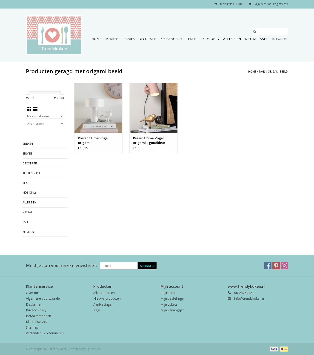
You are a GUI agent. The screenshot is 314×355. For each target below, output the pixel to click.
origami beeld (278, 71)
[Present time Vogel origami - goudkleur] (153, 108)
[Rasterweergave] (29, 109)
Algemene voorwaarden (44, 298)
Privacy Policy (36, 310)
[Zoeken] (254, 31)
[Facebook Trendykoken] (267, 265)
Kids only (210, 39)
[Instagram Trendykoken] (284, 265)
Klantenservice (37, 321)
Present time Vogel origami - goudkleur (149, 140)
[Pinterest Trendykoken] (276, 265)
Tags (262, 71)
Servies (129, 39)
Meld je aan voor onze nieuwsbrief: (61, 265)
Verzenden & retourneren (45, 333)
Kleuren (279, 39)
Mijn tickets (168, 304)
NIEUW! (250, 39)
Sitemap (32, 327)
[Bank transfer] (273, 349)
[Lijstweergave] (35, 109)
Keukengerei (171, 39)
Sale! (264, 39)
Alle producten (104, 292)
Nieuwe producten (107, 298)
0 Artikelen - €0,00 (232, 4)
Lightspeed (92, 349)
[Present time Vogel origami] (98, 108)
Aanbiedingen (103, 304)
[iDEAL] (283, 349)
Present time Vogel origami (93, 140)
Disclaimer (34, 304)
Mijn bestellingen (173, 298)
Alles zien (232, 39)
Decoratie (148, 39)
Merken (112, 39)
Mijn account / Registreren (271, 4)
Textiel (192, 39)
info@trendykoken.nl (249, 298)
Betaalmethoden (38, 316)
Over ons (33, 292)
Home (96, 39)
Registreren (168, 292)
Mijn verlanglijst (172, 310)
